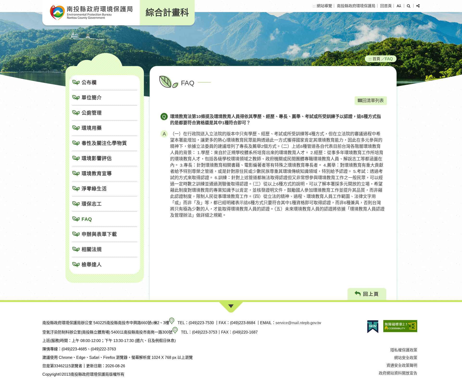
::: (314, 6)
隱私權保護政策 (403, 350)
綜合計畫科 (167, 13)
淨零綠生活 (94, 188)
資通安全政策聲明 (401, 365)
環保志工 (92, 204)
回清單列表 (373, 100)
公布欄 (89, 82)
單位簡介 (92, 97)
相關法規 (92, 249)
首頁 (376, 59)
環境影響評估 (97, 158)
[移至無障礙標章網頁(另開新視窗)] (400, 326)
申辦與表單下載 (99, 234)
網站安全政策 (405, 358)
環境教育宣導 (97, 173)
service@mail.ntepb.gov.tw (298, 323)
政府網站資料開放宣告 (398, 373)
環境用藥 (92, 128)
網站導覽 (324, 6)
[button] (399, 6)
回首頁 (386, 6)
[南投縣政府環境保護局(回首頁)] (91, 12)
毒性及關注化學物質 (104, 143)
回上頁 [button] (370, 294)
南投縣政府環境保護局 (356, 6)
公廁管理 (92, 113)
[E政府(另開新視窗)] (373, 326)
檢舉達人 (92, 264)
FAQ (87, 219)
